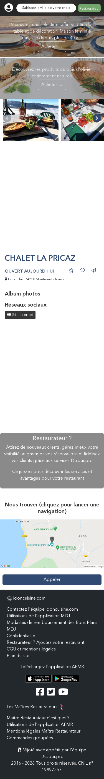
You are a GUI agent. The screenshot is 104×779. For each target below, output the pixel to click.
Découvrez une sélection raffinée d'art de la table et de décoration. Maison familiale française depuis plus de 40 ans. (52, 36)
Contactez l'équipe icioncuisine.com (42, 609)
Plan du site (18, 656)
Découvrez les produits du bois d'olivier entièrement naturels (52, 77)
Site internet (22, 315)
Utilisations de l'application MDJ (38, 616)
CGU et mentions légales (31, 649)
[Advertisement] (52, 200)
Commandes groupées (30, 738)
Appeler (52, 579)
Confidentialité (21, 636)
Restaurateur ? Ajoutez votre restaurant (45, 643)
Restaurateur (89, 9)
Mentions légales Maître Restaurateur (43, 731)
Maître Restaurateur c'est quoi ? (38, 718)
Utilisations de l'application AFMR (40, 725)
